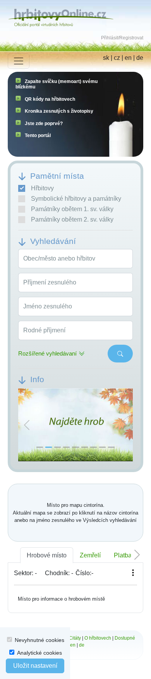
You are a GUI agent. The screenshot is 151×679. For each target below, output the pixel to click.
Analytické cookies (39, 653)
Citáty (75, 638)
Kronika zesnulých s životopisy (59, 111)
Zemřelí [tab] (90, 555)
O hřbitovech (97, 638)
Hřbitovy (42, 188)
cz (117, 57)
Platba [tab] (123, 555)
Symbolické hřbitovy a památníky (76, 198)
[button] (26, 425)
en (128, 57)
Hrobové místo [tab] (47, 555)
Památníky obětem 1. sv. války (72, 209)
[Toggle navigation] (18, 61)
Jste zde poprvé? (44, 123)
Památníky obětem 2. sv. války (72, 219)
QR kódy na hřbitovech (50, 99)
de (139, 57)
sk (106, 57)
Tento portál (38, 135)
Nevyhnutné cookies (39, 640)
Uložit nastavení (35, 665)
